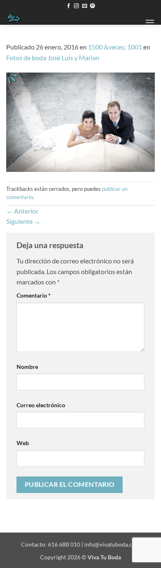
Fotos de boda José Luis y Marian (52, 57)
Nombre (27, 366)
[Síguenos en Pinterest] (92, 6)
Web (23, 442)
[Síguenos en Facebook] (68, 6)
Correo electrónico (41, 404)
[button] (150, 22)
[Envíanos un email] (84, 6)
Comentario (34, 295)
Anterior (22, 211)
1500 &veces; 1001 (115, 47)
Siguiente (23, 221)
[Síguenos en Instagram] (76, 6)
